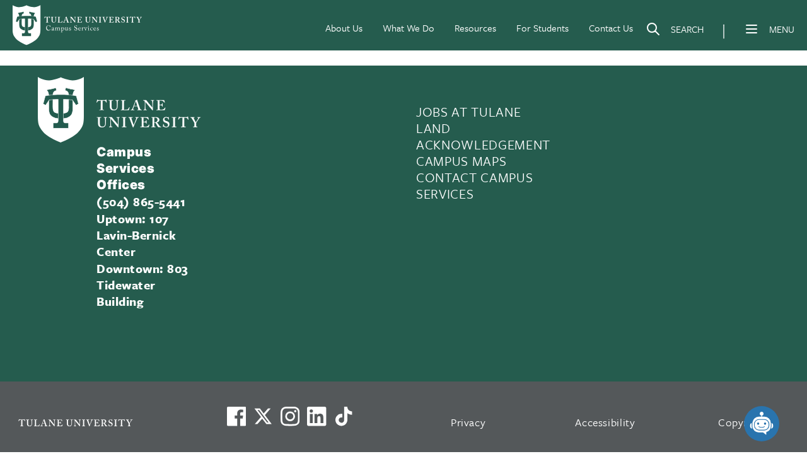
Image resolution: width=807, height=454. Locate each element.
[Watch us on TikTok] (343, 416)
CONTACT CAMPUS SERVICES (474, 185)
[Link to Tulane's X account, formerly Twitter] (262, 416)
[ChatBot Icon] (761, 423)
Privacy (468, 422)
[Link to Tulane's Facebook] (290, 416)
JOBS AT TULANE (468, 111)
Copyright (742, 422)
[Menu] (751, 29)
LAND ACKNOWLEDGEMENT (483, 136)
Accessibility (605, 422)
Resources (475, 28)
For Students (542, 28)
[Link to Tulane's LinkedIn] (316, 416)
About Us (344, 28)
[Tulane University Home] (106, 422)
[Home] (78, 25)
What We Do (408, 28)
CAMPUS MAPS (461, 160)
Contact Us (611, 28)
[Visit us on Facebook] (236, 416)
